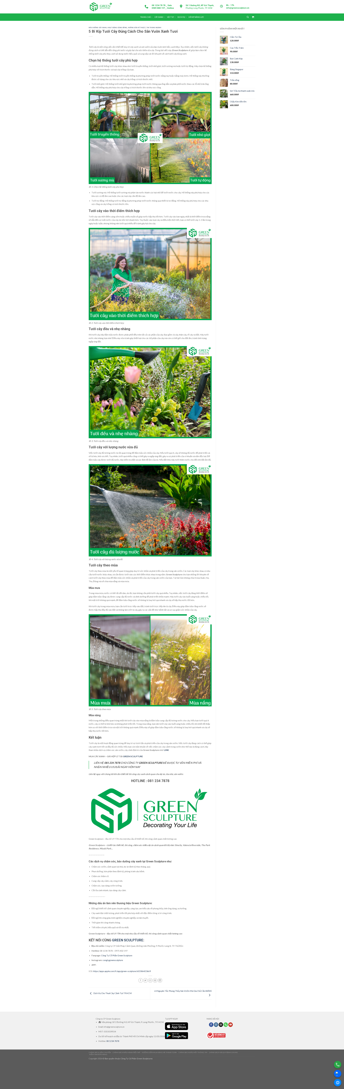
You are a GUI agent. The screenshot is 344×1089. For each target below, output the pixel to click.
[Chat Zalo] (337, 1073)
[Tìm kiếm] (248, 17)
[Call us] (225, 1024)
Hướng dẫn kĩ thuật (136, 27)
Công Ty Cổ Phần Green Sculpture (116, 955)
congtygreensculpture (113, 960)
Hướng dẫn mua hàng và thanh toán (159, 1052)
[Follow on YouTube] (230, 1024)
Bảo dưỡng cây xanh (98, 27)
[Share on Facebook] (140, 980)
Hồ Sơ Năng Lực (196, 17)
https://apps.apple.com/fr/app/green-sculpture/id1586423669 (122, 971)
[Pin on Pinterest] (155, 980)
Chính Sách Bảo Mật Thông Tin (192, 1052)
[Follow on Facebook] (211, 1024)
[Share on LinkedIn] (160, 980)
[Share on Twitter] (145, 980)
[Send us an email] (221, 1024)
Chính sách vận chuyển (100, 1052)
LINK (166, 750)
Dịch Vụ (181, 17)
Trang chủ (145, 17)
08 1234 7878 (112, 1041)
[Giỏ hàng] (253, 17)
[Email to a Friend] (150, 980)
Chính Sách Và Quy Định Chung (223, 1052)
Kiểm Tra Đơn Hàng (98, 1054)
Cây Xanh (158, 17)
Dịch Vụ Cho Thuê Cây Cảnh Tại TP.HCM (112, 993)
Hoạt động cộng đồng (117, 27)
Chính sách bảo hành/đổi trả (126, 1052)
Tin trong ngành (153, 27)
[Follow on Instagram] (216, 1024)
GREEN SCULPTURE (133, 756)
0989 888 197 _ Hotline (163, 8)
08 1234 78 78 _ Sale (162, 5)
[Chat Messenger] (337, 1082)
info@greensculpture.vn (237, 8)
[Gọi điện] (337, 1064)
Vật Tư (170, 17)
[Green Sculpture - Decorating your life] (101, 7)
